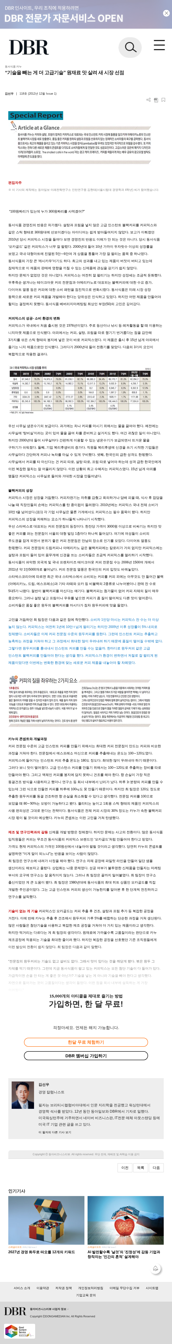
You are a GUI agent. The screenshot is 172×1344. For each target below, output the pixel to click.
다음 (156, 1168)
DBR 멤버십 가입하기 (86, 1055)
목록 (140, 1168)
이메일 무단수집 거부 (125, 1288)
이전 (125, 1168)
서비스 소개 (22, 1288)
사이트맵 (152, 1288)
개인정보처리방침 (90, 1288)
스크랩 (163, 100)
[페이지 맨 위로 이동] (156, 1270)
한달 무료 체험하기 (86, 1042)
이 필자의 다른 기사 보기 (55, 1132)
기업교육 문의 (86, 1295)
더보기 (148, 100)
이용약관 (43, 1288)
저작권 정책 (63, 1288)
